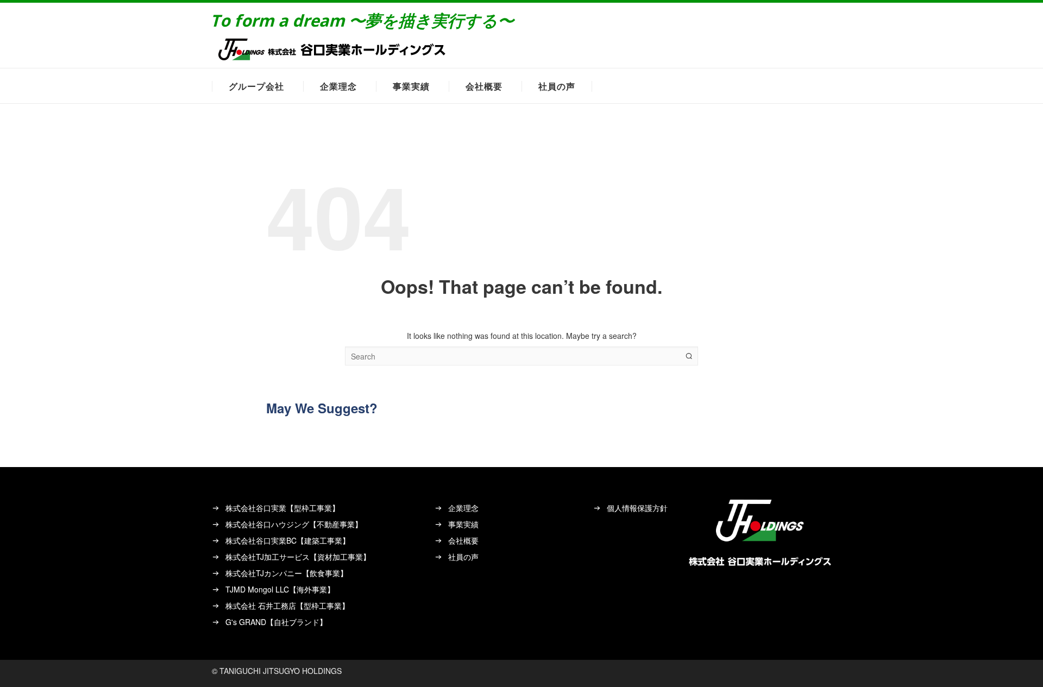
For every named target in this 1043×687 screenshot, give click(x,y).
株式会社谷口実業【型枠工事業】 (282, 507)
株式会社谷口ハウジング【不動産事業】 (293, 524)
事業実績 (411, 86)
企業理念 (338, 86)
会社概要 (484, 86)
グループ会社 (256, 86)
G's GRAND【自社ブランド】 (276, 621)
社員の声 (556, 86)
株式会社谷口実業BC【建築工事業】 (287, 540)
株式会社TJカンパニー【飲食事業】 (286, 573)
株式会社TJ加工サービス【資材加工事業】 (297, 556)
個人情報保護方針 (637, 507)
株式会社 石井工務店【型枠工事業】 (287, 605)
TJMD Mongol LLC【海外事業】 (280, 589)
